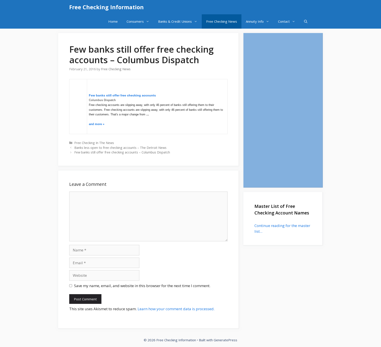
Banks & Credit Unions (175, 21)
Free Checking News (221, 21)
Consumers (135, 21)
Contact (284, 21)
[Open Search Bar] (306, 21)
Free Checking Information (106, 7)
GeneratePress (225, 340)
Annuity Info (255, 21)
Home (113, 21)
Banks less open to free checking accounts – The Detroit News (120, 148)
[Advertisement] (282, 110)
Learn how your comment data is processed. (176, 308)
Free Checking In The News (94, 143)
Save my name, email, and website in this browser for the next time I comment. (142, 285)
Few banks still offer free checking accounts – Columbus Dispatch (122, 152)
